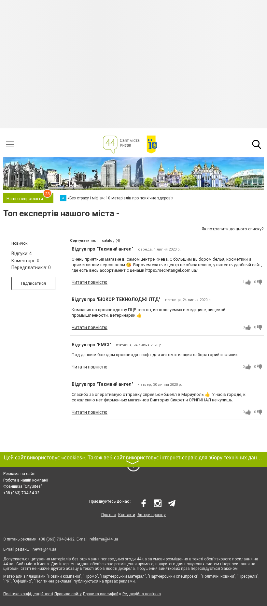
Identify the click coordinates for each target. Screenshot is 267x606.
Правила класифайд (102, 594)
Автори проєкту (151, 514)
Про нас (108, 514)
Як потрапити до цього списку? (233, 228)
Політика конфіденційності (28, 594)
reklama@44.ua (104, 539)
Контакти (126, 514)
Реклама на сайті (19, 473)
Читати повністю (89, 282)
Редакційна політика (141, 594)
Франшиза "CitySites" (22, 486)
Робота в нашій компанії (25, 480)
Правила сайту (68, 594)
